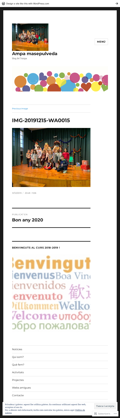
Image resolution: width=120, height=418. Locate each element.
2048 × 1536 (30, 193)
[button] (51, 293)
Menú (101, 41)
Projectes (18, 380)
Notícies (17, 349)
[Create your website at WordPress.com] (60, 3)
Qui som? (18, 357)
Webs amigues (21, 387)
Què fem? (18, 364)
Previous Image (20, 108)
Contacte (18, 395)
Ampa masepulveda (34, 53)
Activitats (18, 372)
